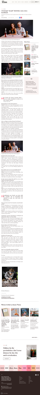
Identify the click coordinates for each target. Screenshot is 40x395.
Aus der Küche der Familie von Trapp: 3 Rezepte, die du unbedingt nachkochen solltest (34, 48)
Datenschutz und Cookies (22, 382)
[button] (1, 393)
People (29, 379)
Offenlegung (20, 378)
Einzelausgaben (31, 381)
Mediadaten (20, 377)
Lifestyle (30, 378)
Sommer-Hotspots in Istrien (34, 64)
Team (19, 376)
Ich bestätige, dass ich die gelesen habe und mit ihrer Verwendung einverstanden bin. (31, 91)
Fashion (30, 377)
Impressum (20, 379)
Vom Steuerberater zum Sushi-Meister (7, 298)
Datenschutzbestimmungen (29, 91)
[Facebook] (20, 17)
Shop (29, 382)
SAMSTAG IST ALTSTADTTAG (34, 71)
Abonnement (7, 358)
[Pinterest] (21, 17)
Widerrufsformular (21, 381)
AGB (19, 380)
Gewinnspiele (30, 380)
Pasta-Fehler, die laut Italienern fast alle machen (34, 57)
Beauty (29, 376)
